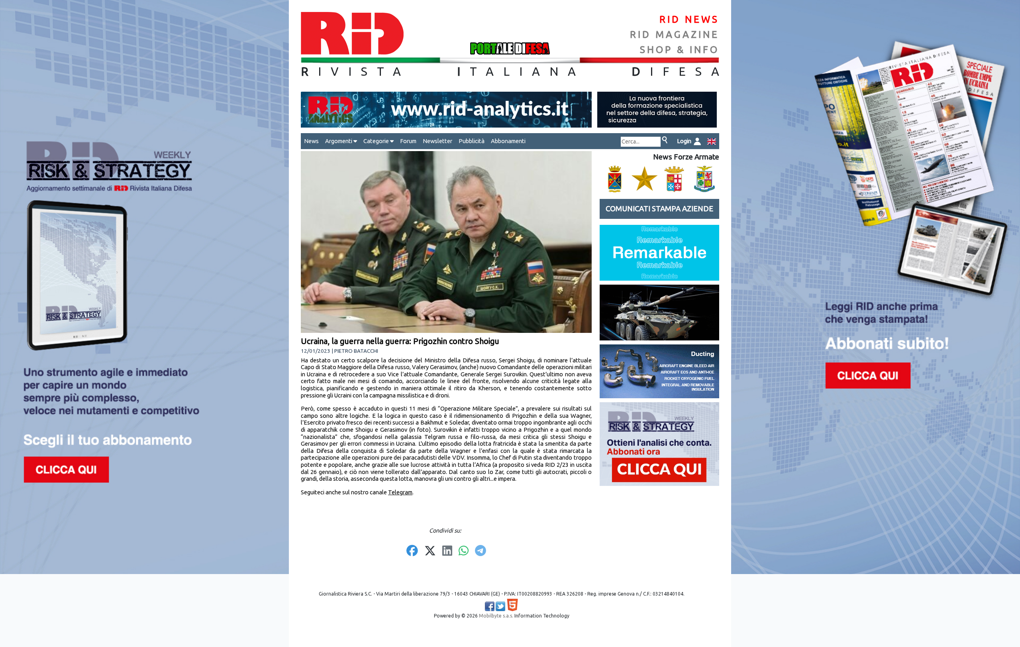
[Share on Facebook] (412, 551)
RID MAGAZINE (674, 34)
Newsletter (437, 141)
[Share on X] (430, 551)
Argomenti (339, 141)
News (311, 141)
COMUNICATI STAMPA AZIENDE (659, 209)
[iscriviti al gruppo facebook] (489, 606)
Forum (408, 141)
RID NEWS (689, 19)
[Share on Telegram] (480, 551)
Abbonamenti (508, 141)
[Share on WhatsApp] (464, 551)
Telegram (400, 492)
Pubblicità (471, 141)
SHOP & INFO (679, 49)
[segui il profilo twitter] (500, 606)
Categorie (376, 141)
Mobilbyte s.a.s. (496, 615)
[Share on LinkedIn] (447, 551)
